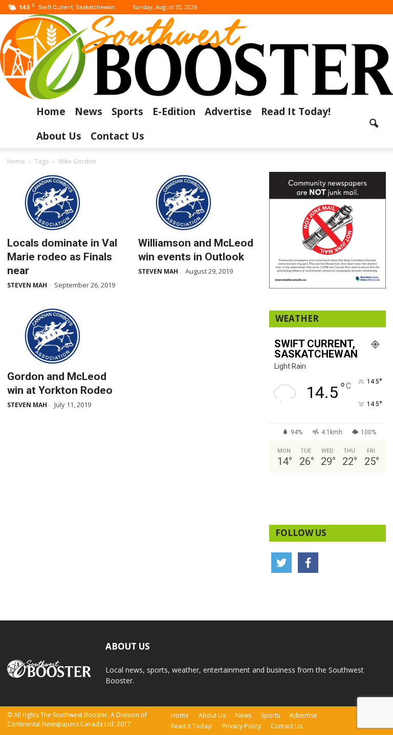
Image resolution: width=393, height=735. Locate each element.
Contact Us (117, 136)
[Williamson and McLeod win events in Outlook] (196, 202)
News (88, 111)
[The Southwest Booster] (196, 56)
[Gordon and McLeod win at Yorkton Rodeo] (65, 335)
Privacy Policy (241, 726)
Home (51, 111)
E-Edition (173, 111)
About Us (58, 136)
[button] (373, 124)
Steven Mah (27, 285)
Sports (127, 111)
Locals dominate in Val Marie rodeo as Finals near (62, 257)
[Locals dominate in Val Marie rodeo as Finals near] (65, 202)
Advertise (228, 111)
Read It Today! (296, 111)
